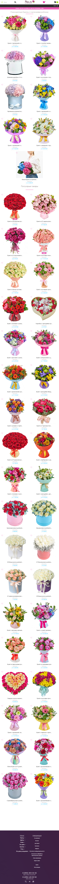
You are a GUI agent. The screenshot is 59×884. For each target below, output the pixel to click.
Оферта (37, 848)
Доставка (37, 843)
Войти (55, 5)
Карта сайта (37, 860)
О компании (37, 838)
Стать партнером (37, 858)
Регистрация (37, 867)
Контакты (37, 846)
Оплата (37, 840)
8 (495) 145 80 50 (30, 877)
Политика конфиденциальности (37, 851)
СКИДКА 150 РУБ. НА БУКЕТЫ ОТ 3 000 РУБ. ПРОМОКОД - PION (29, 8)
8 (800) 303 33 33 (30, 873)
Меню (5, 2)
